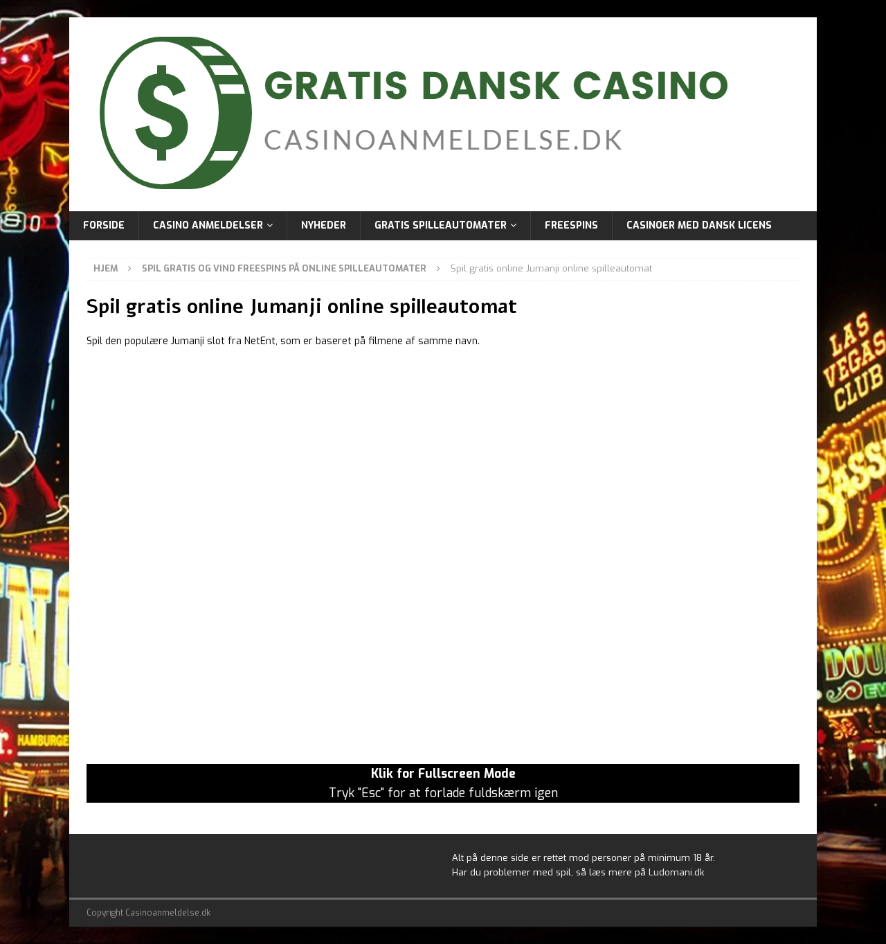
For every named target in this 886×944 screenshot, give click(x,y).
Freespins (571, 225)
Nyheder (323, 225)
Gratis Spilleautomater (440, 225)
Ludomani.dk (676, 872)
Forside (104, 225)
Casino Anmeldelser (208, 225)
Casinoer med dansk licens (699, 225)
